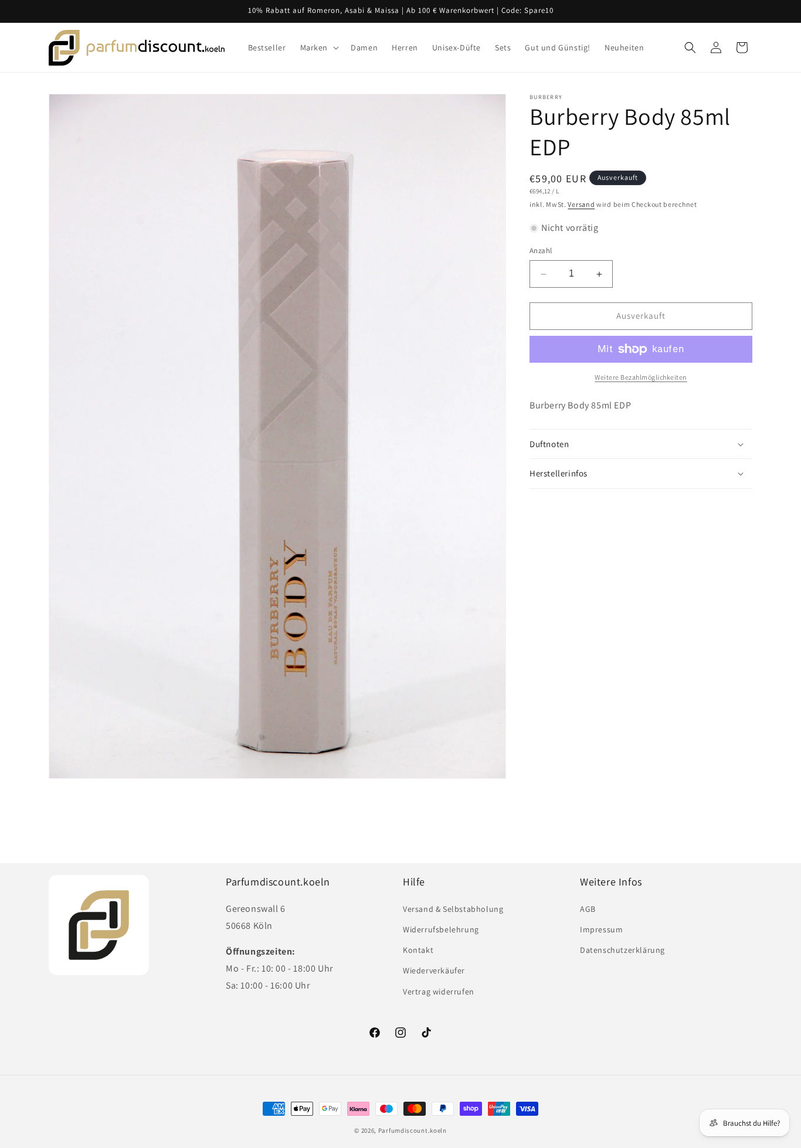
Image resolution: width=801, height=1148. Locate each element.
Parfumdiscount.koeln (412, 1130)
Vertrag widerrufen (438, 991)
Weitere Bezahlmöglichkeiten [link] (641, 377)
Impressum (601, 929)
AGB (588, 909)
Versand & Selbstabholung (453, 909)
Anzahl (541, 251)
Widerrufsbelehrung (441, 929)
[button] (318, 47)
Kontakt (418, 950)
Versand (581, 204)
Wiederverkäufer (434, 970)
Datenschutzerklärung (622, 950)
